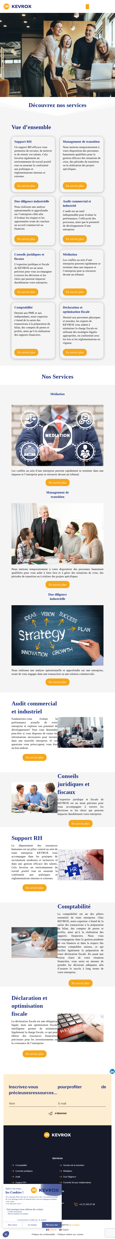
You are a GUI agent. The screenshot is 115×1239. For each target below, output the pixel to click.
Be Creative (74, 1225)
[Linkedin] (112, 1071)
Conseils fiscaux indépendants (77, 1182)
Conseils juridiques (24, 1171)
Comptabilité (21, 1165)
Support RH (20, 1182)
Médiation (67, 1171)
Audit (17, 1177)
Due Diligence (69, 1177)
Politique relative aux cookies (70, 1234)
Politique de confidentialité (43, 1234)
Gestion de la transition (73, 1165)
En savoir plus (26, 186)
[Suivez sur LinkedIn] (57, 1145)
